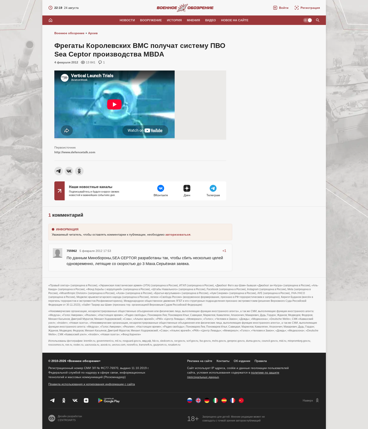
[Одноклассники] (64, 400)
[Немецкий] (207, 400)
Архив (93, 33)
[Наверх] (311, 400)
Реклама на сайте (199, 361)
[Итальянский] (215, 400)
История (174, 20)
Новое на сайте (234, 20)
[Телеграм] (52, 400)
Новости (127, 20)
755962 (72, 251)
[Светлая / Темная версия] (307, 20)
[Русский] (189, 400)
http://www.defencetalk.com (74, 152)
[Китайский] (241, 400)
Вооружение (151, 20)
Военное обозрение (69, 33)
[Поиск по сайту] (317, 20)
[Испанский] (224, 400)
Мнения (193, 20)
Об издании (242, 361)
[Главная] (50, 20)
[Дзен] (86, 400)
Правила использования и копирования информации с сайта (91, 384)
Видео (210, 20)
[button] (281, 7)
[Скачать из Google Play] (108, 400)
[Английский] (198, 400)
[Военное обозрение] (185, 7)
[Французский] (232, 400)
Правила (261, 361)
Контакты (223, 361)
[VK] (75, 400)
